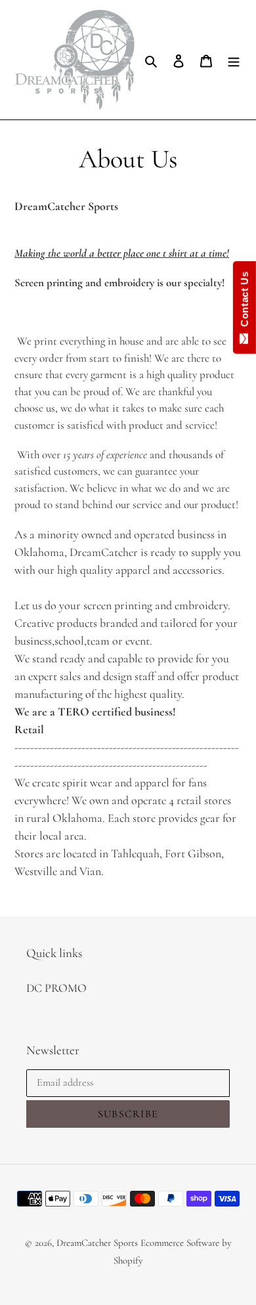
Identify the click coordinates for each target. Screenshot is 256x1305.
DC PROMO (56, 988)
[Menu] (233, 59)
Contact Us (244, 302)
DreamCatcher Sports (97, 1243)
